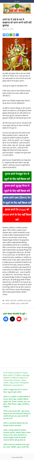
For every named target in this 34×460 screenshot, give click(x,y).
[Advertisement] (17, 346)
